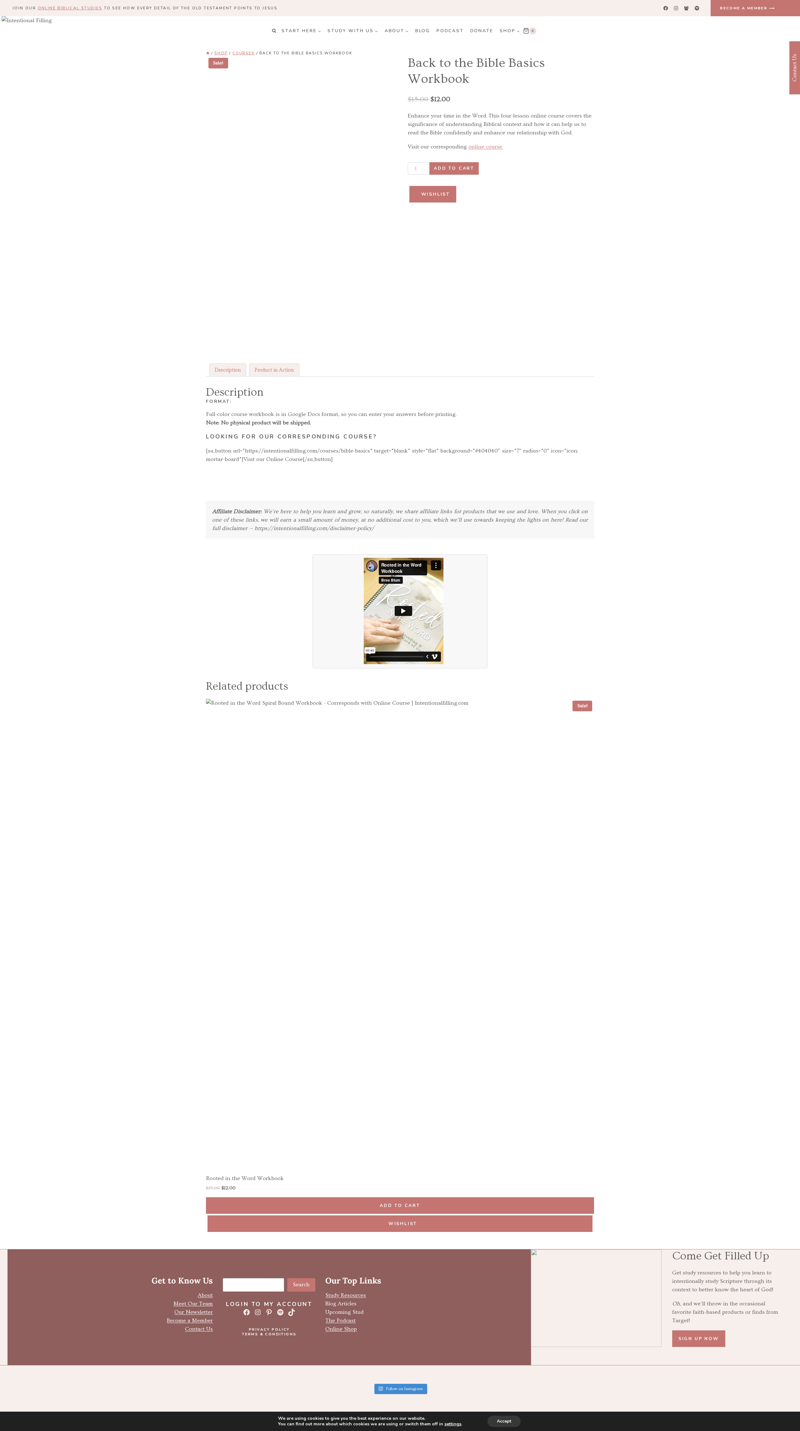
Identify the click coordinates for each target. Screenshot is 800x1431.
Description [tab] (228, 370)
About (205, 1295)
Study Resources (345, 1295)
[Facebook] (665, 8)
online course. (485, 146)
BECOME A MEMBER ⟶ (747, 8)
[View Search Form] (274, 31)
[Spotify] (696, 8)
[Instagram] (676, 8)
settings (452, 1424)
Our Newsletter (193, 1312)
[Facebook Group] (686, 8)
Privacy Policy (269, 1329)
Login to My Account (269, 1304)
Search (301, 1284)
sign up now (698, 1339)
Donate (481, 31)
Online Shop (341, 1329)
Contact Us (199, 1329)
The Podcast (340, 1320)
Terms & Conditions (269, 1334)
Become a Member (190, 1320)
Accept (504, 1421)
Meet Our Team (193, 1303)
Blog (422, 31)
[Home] (208, 53)
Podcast (450, 31)
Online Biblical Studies (70, 8)
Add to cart (454, 168)
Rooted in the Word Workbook (245, 1178)
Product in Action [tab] (274, 370)
